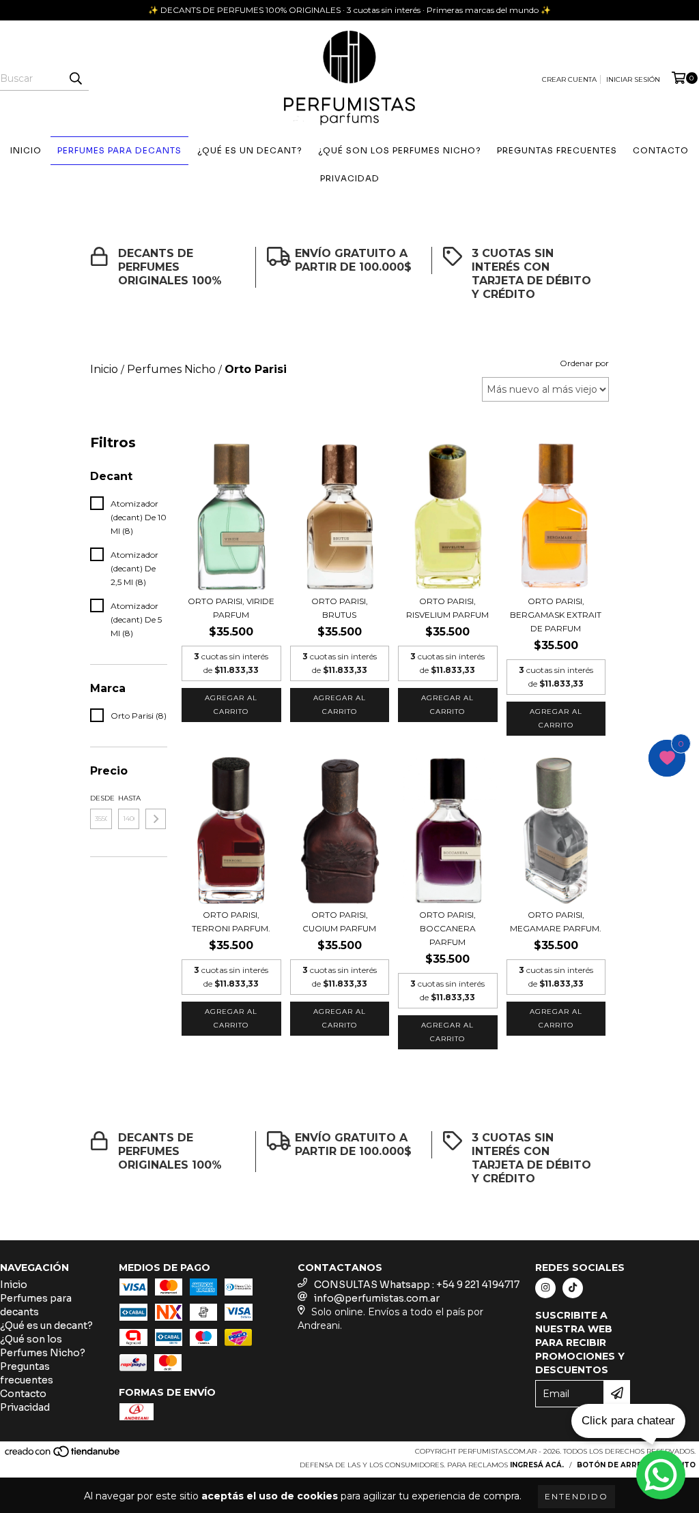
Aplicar (155, 819)
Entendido (576, 1496)
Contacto (661, 150)
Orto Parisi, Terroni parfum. (231, 921)
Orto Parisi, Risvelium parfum (447, 608)
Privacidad (350, 178)
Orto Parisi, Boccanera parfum (447, 928)
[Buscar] (75, 78)
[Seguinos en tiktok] (572, 1288)
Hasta (129, 798)
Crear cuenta (569, 79)
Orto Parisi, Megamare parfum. (555, 921)
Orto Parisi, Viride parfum (231, 608)
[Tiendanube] (63, 1455)
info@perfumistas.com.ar (377, 1298)
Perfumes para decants (119, 150)
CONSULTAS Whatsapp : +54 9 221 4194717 (416, 1284)
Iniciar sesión (633, 79)
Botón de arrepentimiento (636, 1464)
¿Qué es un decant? (249, 150)
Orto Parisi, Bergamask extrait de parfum (555, 614)
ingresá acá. (537, 1464)
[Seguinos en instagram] (545, 1288)
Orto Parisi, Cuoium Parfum (339, 921)
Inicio (26, 150)
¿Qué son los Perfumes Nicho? (399, 150)
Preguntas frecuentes (557, 150)
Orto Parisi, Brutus (339, 608)
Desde (101, 798)
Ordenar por (584, 363)
